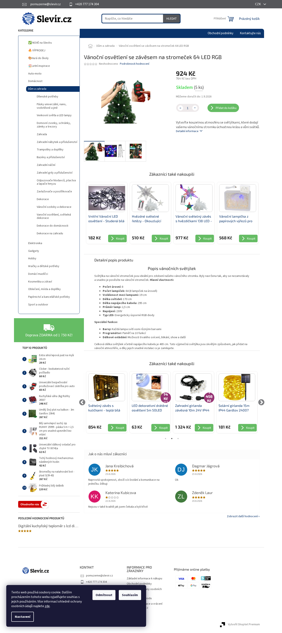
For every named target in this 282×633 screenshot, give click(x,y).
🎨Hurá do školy (38, 58)
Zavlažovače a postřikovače (54, 191)
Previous (82, 402)
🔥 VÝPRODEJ (36, 50)
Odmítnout (104, 595)
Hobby (32, 258)
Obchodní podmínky (139, 584)
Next (261, 402)
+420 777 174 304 (96, 582)
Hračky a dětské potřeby (43, 266)
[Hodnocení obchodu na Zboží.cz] (33, 504)
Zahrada (42, 134)
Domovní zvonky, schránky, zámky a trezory (54, 125)
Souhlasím (130, 595)
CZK (258, 4)
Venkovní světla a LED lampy (54, 115)
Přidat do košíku (226, 108)
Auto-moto (35, 74)
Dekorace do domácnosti (52, 226)
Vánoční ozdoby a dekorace (54, 207)
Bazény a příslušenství (51, 157)
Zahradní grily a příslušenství (54, 173)
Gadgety (33, 251)
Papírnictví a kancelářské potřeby (49, 297)
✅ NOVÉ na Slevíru (40, 43)
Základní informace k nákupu (144, 578)
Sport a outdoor (38, 305)
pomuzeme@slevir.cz (99, 576)
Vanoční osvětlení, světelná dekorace (54, 216)
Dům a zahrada (37, 89)
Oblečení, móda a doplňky (44, 289)
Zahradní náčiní (46, 165)
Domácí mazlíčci (38, 274)
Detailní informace (187, 131)
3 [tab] (178, 438)
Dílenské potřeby (47, 97)
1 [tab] (165, 438)
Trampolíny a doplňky (50, 150)
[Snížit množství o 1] (180, 108)
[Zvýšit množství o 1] (194, 108)
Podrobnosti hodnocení (134, 64)
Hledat (171, 18)
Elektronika (35, 243)
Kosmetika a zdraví (40, 282)
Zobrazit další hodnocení (242, 516)
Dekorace (43, 199)
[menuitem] (220, 33)
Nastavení (22, 616)
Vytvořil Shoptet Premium (244, 624)
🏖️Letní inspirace (39, 66)
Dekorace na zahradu (50, 233)
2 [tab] (172, 438)
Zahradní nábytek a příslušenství (57, 142)
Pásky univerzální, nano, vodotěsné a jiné (51, 106)
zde (47, 606)
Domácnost (35, 81)
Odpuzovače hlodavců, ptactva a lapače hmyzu (56, 182)
